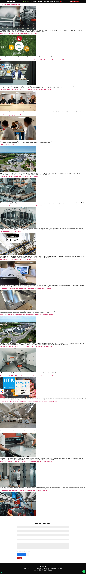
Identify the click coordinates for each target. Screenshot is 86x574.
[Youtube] (45, 566)
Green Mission (27, 1)
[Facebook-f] (40, 566)
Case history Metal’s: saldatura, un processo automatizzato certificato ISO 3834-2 (23, 490)
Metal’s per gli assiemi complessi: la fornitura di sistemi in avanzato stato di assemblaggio (26, 461)
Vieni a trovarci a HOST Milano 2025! (10, 231)
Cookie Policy (41, 570)
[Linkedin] (43, 566)
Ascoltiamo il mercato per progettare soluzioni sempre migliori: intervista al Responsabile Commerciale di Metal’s (33, 59)
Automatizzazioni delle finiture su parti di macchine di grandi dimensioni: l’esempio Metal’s (26, 346)
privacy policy (28, 551)
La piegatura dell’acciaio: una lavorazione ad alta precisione (17, 432)
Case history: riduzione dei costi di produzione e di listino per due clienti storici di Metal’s (25, 288)
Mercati (40, 1)
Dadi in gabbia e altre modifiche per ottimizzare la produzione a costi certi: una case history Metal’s (28, 401)
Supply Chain (36, 1)
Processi (51, 1)
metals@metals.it (46, 569)
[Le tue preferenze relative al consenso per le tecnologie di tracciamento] (1, 572)
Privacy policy (19, 550)
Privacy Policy (36, 570)
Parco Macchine (46, 1)
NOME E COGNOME (20, 525)
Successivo (2, 519)
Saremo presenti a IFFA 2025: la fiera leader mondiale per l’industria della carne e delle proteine (27, 375)
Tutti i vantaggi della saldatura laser (10, 4)
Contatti (57, 1)
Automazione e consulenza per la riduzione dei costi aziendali (18, 259)
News (54, 1)
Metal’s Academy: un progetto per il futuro (12, 115)
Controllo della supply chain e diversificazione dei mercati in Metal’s (19, 176)
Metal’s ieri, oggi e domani (7, 144)
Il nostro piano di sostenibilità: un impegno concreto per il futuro (18, 33)
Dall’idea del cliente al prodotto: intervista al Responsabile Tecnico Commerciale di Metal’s (26, 89)
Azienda (31, 1)
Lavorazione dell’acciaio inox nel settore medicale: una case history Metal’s (21, 205)
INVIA (20, 558)
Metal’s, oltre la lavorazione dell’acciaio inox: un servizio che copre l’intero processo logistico (26, 314)
